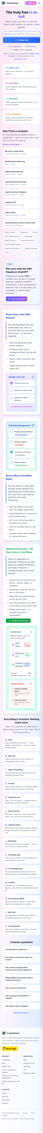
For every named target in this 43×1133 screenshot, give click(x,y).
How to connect (18, 299)
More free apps (29, 1073)
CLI (24, 1070)
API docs (26, 1066)
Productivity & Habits (12, 248)
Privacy (25, 1113)
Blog (3, 1063)
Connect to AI (28, 1063)
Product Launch (10, 232)
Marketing (24, 232)
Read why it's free (20, 59)
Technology (29, 236)
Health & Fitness (10, 240)
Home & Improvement (12, 236)
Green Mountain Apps (27, 1119)
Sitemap (4, 1115)
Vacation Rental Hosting (13, 244)
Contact (5, 1103)
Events (35, 232)
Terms (33, 1113)
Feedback (6, 1100)
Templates (6, 1060)
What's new (6, 1066)
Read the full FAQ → (21, 1013)
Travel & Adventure (27, 240)
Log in (4, 1093)
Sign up (5, 1096)
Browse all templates (11, 144)
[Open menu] (39, 3)
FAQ (25, 1060)
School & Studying (32, 248)
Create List (23, 40)
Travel (7, 252)
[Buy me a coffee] (9, 1048)
